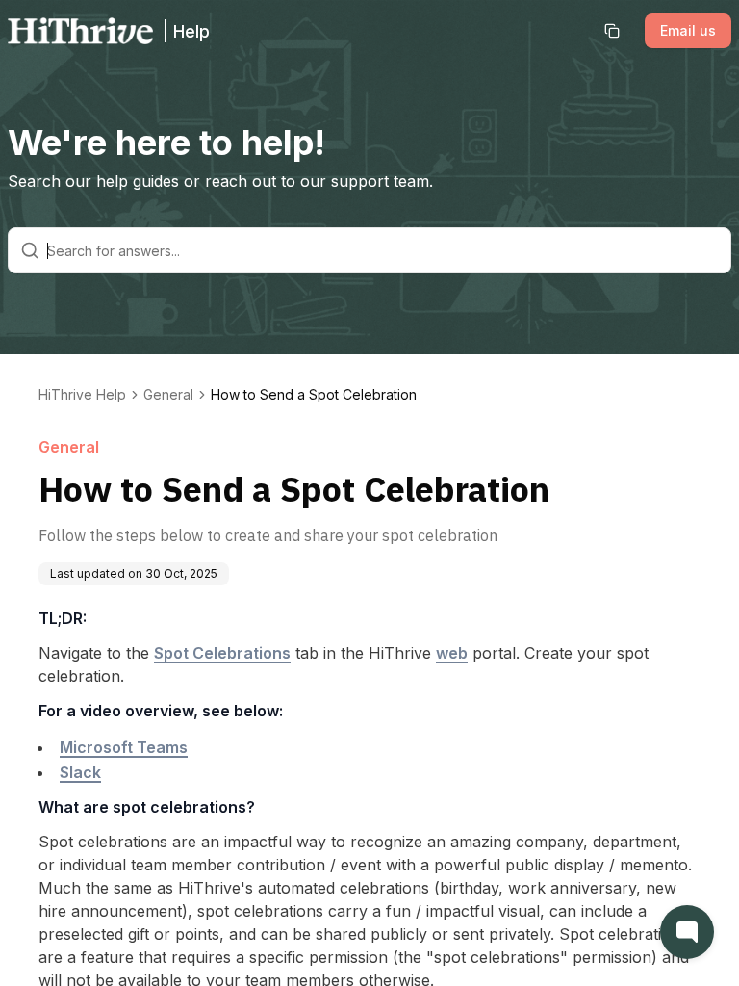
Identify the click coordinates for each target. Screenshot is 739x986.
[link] (314, 394)
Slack (80, 772)
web (452, 652)
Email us (688, 30)
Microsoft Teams (124, 747)
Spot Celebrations (222, 652)
